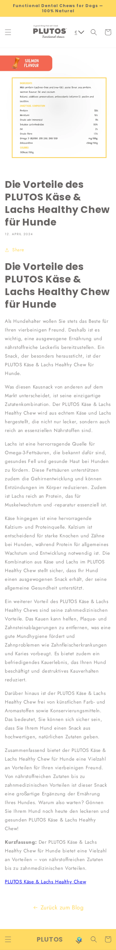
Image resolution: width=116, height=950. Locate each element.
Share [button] (18, 249)
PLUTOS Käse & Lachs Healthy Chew (45, 881)
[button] (8, 32)
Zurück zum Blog (62, 907)
